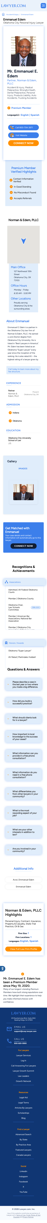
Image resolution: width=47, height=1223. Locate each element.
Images (23, 468)
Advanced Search (23, 1134)
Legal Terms (23, 1102)
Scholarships (23, 1113)
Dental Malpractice (16, 92)
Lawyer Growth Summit (23, 1071)
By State (23, 1139)
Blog (23, 1118)
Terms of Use (21, 1215)
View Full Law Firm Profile (23, 949)
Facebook (23, 1181)
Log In (23, 1060)
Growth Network (23, 1081)
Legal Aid (23, 1097)
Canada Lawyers (23, 1155)
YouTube (23, 1192)
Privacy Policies (28, 1217)
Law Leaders (23, 1076)
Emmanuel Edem (23, 886)
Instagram (23, 1176)
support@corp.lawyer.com (25, 1031)
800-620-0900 (20, 1043)
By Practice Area (23, 1145)
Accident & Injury (15, 87)
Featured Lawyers (23, 1150)
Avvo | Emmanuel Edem (23, 880)
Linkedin (23, 1171)
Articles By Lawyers (23, 1108)
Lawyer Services (23, 1055)
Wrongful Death (27, 90)
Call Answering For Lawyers (23, 1066)
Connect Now (23, 143)
